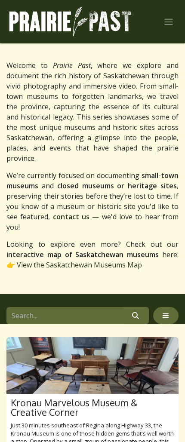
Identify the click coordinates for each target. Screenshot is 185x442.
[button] (166, 315)
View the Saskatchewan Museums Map (79, 265)
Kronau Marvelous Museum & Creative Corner (74, 407)
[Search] (136, 315)
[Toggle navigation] (169, 21)
